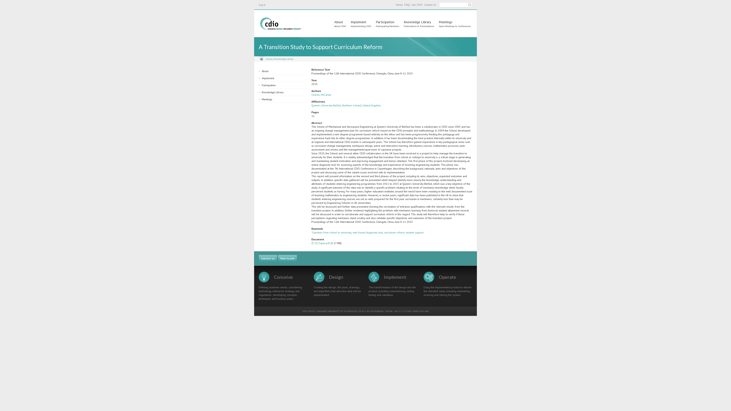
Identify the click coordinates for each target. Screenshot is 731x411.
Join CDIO (417, 4)
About (338, 22)
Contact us (268, 258)
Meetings (445, 22)
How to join (287, 258)
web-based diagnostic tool (368, 232)
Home (399, 4)
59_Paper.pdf (322, 243)
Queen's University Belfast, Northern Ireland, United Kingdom (346, 105)
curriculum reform (394, 232)
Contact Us (430, 4)
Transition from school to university (331, 232)
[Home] (280, 24)
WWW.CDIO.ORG (421, 311)
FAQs (407, 4)
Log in (262, 4)
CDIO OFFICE (308, 311)
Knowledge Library (417, 22)
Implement (358, 22)
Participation (385, 22)
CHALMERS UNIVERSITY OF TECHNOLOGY (337, 311)
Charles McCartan (321, 94)
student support (415, 232)
